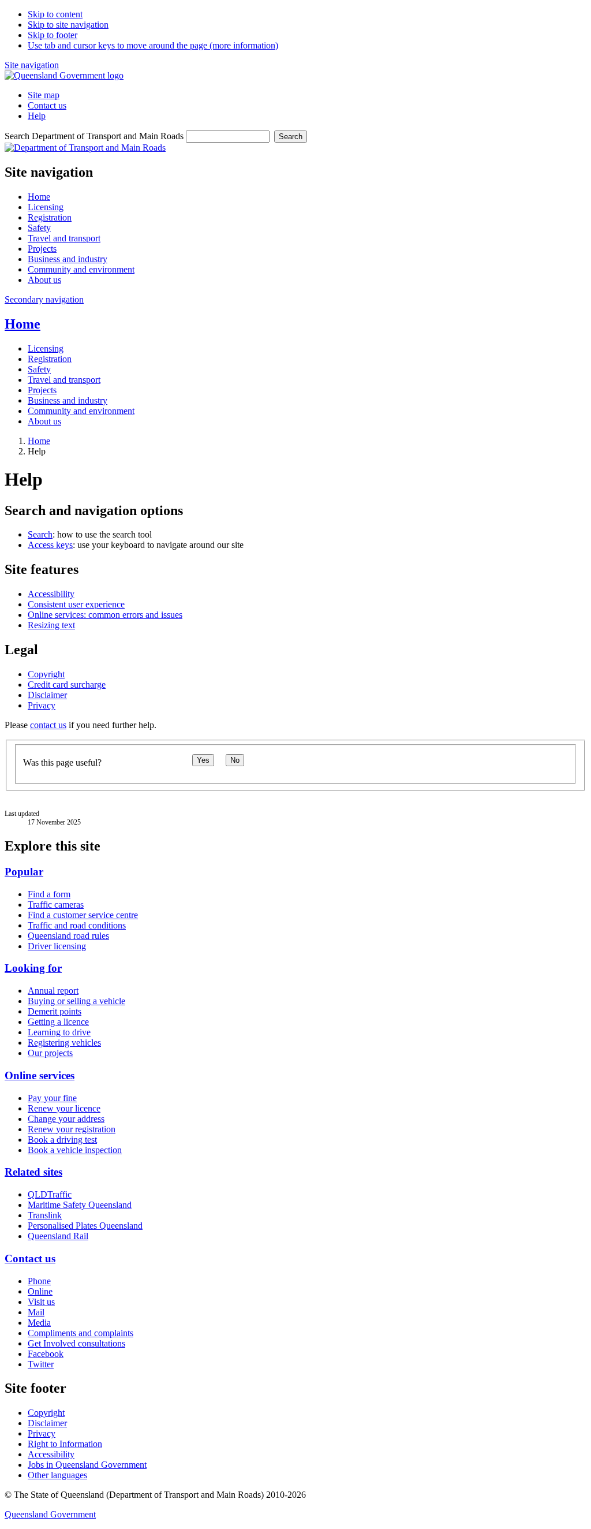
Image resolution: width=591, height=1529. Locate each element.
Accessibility (51, 594)
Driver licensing (57, 946)
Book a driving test (62, 1139)
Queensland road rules (68, 936)
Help (37, 116)
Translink (45, 1215)
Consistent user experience (76, 604)
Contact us (47, 105)
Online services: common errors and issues (105, 615)
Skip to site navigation (68, 24)
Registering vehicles (64, 1042)
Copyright (46, 674)
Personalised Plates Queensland (85, 1225)
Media (39, 1322)
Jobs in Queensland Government (87, 1465)
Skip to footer (52, 35)
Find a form (49, 894)
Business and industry (67, 400)
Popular (24, 872)
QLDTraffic (50, 1194)
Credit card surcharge (67, 684)
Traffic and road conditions (77, 925)
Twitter (41, 1364)
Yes (203, 760)
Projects (42, 390)
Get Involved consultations (76, 1343)
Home (22, 323)
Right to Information (65, 1444)
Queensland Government (50, 1514)
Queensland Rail (58, 1236)
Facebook (45, 1354)
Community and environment (81, 411)
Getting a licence (58, 1022)
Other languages (57, 1475)
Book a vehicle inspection (75, 1150)
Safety (39, 369)
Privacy (41, 705)
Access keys (50, 545)
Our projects (50, 1053)
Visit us (41, 1302)
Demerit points (54, 1011)
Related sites (33, 1172)
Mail (36, 1312)
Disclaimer (47, 695)
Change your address (66, 1119)
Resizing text (51, 625)
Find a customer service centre (83, 915)
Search (290, 136)
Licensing (45, 348)
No (235, 760)
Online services (39, 1075)
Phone (39, 1281)
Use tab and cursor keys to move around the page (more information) (153, 45)
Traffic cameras (56, 904)
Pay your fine (52, 1098)
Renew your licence (64, 1108)
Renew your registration (71, 1129)
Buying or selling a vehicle (76, 1001)
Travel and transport (64, 380)
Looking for (33, 968)
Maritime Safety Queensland (80, 1205)
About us (44, 421)
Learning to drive (59, 1032)
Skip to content (55, 14)
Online (40, 1291)
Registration (50, 359)
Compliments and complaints (80, 1333)
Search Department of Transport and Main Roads (94, 136)
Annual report (53, 990)
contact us (48, 725)
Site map (43, 95)
